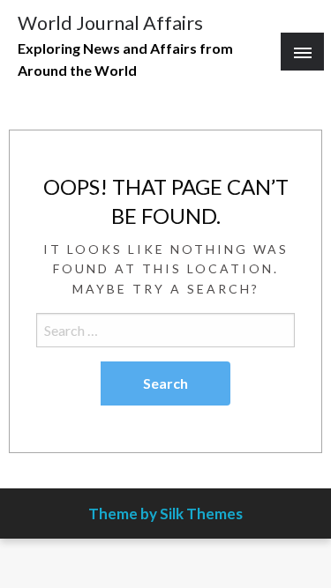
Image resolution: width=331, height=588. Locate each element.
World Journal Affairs (110, 22)
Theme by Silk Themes (165, 513)
